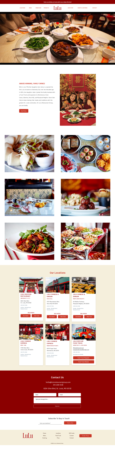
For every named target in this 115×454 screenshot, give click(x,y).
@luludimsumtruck (78, 348)
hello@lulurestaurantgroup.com (58, 382)
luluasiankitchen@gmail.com (81, 350)
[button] (78, 316)
